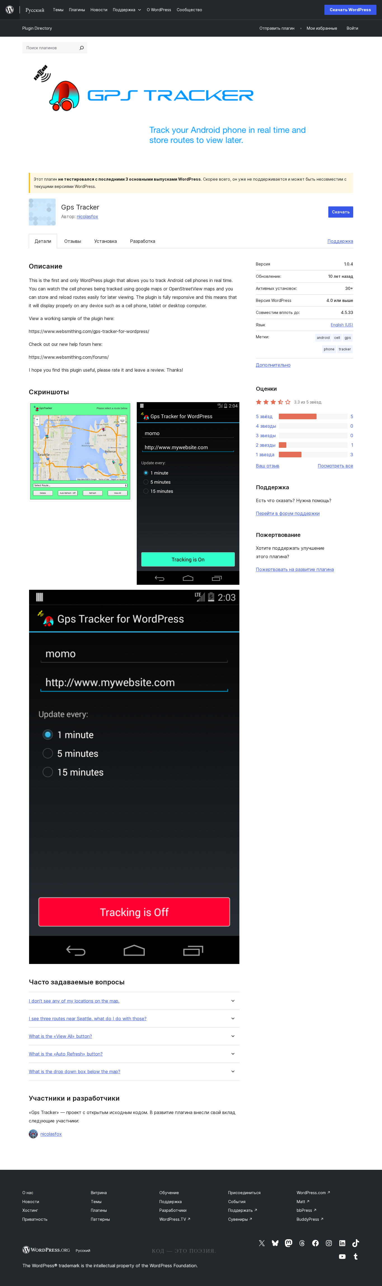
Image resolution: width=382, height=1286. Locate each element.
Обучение (169, 1192)
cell (337, 338)
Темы (96, 1201)
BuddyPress (310, 1219)
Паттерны (100, 1219)
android (323, 338)
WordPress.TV (175, 1219)
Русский (83, 1250)
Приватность (35, 1219)
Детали (43, 241)
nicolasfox (87, 216)
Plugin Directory (37, 28)
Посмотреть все (335, 466)
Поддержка (340, 241)
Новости (30, 1201)
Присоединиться (244, 1192)
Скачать (341, 211)
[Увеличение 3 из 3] (232, 597)
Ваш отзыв (267, 466)
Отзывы (72, 241)
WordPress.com (314, 1192)
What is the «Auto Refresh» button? (66, 1054)
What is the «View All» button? (60, 1036)
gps (348, 338)
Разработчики (173, 1210)
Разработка (142, 241)
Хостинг (30, 1210)
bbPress (307, 1210)
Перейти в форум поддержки (288, 513)
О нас (27, 1192)
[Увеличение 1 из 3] (124, 409)
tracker (345, 349)
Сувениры (240, 1219)
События (237, 1201)
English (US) (342, 324)
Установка (105, 241)
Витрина (99, 1192)
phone (329, 349)
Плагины (99, 1210)
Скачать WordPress (350, 9)
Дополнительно (273, 365)
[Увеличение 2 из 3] (232, 409)
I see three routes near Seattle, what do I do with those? (88, 1018)
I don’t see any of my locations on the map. (74, 1001)
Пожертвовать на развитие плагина (295, 569)
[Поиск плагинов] (81, 47)
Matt (303, 1201)
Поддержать (243, 1210)
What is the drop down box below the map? (74, 1071)
